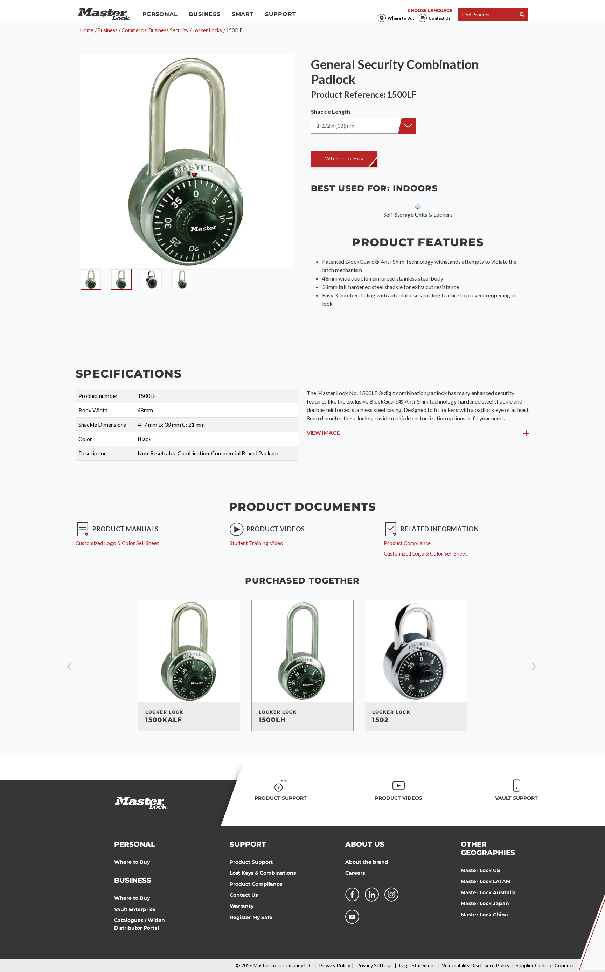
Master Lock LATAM (485, 881)
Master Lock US (480, 870)
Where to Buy (401, 18)
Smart (243, 14)
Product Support (251, 862)
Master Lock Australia (488, 892)
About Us (364, 844)
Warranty (241, 906)
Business (204, 14)
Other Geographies (488, 848)
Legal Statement (417, 965)
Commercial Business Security (154, 30)
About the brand (366, 862)
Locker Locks (207, 30)
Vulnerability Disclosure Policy (475, 965)
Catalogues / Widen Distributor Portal (139, 924)
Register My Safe (251, 917)
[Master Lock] (104, 14)
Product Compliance (256, 884)
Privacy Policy (334, 965)
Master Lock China (484, 914)
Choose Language (430, 10)
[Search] (522, 14)
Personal (160, 14)
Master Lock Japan (485, 903)
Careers (355, 873)
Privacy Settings (374, 965)
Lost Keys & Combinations (263, 873)
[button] (363, 126)
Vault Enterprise (134, 909)
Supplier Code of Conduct (545, 965)
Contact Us (440, 18)
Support (280, 14)
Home (86, 30)
